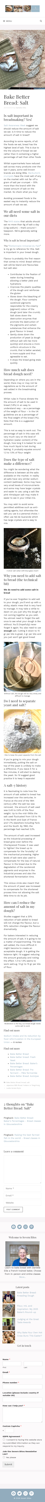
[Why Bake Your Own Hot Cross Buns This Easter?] (8, 1337)
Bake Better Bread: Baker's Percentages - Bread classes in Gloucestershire (22, 1121)
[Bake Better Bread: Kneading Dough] (8, 1297)
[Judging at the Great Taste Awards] (8, 1324)
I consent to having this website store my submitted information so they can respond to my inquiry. (22, 1443)
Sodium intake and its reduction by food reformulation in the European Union (22, 1039)
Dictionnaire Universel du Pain (24, 246)
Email (6, 1372)
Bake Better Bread (19, 1054)
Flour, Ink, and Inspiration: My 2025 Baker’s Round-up (27, 1309)
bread (23, 1082)
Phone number (11, 1382)
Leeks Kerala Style (13, 1088)
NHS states (14, 221)
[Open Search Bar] (41, 21)
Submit (8, 1464)
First (4, 1367)
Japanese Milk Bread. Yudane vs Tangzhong (23, 1085)
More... (22, 1277)
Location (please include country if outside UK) (21, 1394)
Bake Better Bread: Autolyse (24, 1076)
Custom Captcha (12, 1426)
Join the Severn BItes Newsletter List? (20, 1452)
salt (28, 1082)
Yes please (11, 1457)
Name (6, 1359)
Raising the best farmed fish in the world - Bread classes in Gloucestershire (22, 1138)
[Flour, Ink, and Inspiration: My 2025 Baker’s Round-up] (8, 1311)
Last (25, 1367)
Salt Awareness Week (15, 125)
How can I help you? (14, 1405)
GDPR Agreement (12, 1436)
